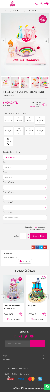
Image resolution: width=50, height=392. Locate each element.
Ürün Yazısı (8, 212)
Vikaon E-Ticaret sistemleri (25, 388)
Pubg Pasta (32, 306)
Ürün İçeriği (8, 202)
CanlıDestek (47, 387)
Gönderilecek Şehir (11, 152)
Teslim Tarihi (8, 182)
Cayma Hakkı (24, 374)
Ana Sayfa (5, 11)
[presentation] (3, 40)
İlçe (4, 162)
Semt (5, 172)
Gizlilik (7, 374)
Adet (16, 236)
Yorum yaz (26, 261)
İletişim (14, 374)
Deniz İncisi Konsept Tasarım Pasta (12, 307)
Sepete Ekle (38, 236)
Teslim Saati (8, 192)
